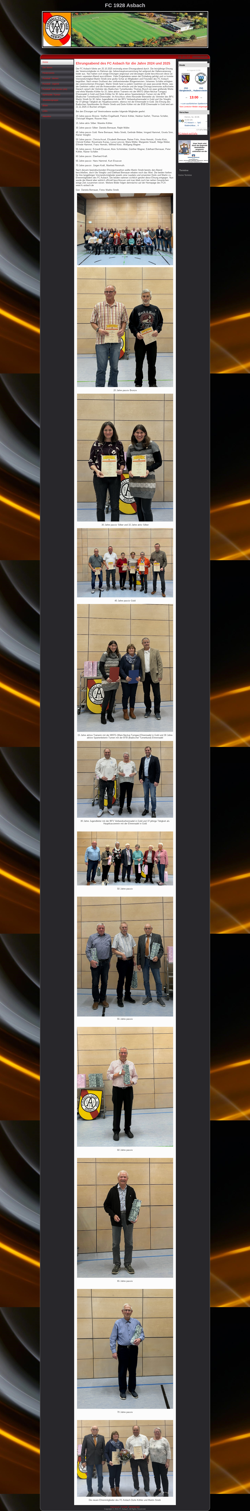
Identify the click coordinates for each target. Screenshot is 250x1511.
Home (45, 62)
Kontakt (124, 1507)
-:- (207, 121)
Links (45, 111)
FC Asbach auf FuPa (187, 133)
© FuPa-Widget (202, 130)
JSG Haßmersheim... (201, 89)
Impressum (115, 1507)
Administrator (134, 1507)
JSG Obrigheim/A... (186, 89)
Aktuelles (47, 116)
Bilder (45, 105)
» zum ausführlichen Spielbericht (194, 104)
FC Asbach (189, 123)
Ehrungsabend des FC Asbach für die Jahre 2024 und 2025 (123, 63)
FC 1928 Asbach (125, 5)
